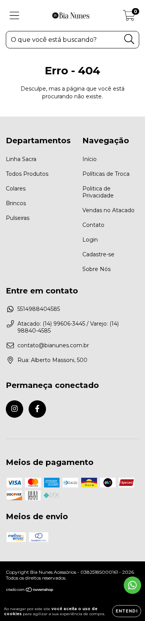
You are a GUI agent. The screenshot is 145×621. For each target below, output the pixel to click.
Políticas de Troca (106, 173)
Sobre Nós (96, 269)
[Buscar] (129, 39)
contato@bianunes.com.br (53, 345)
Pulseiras (17, 217)
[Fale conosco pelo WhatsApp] (132, 585)
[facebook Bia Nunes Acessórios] (37, 409)
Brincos (16, 203)
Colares (16, 188)
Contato (93, 224)
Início (89, 159)
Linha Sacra (21, 159)
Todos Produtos (27, 173)
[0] (129, 17)
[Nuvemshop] (30, 591)
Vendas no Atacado (108, 210)
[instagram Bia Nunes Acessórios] (14, 409)
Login (90, 239)
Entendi (127, 611)
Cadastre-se (98, 254)
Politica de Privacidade (98, 192)
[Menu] (14, 15)
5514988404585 (38, 308)
